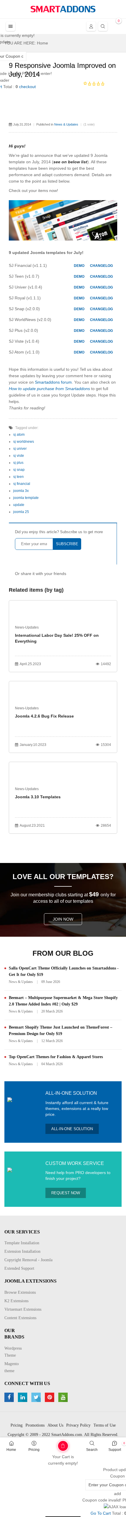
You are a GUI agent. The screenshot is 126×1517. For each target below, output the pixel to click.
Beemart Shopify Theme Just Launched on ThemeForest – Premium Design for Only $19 (60, 1030)
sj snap (19, 470)
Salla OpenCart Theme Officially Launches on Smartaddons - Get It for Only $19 (64, 971)
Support (114, 1450)
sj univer (20, 449)
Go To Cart (51, 1443)
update (18, 505)
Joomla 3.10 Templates (38, 796)
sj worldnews (23, 442)
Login (91, 26)
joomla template (26, 498)
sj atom (19, 435)
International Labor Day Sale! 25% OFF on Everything (57, 638)
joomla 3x (21, 491)
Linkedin (23, 1397)
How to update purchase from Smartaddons (49, 388)
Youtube (63, 1397)
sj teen (18, 477)
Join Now (63, 919)
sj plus (18, 463)
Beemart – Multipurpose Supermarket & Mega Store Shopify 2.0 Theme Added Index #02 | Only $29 (63, 1001)
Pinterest (50, 1397)
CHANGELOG (101, 266)
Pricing (34, 1450)
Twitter (36, 1397)
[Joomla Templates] (63, 9)
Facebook (9, 1397)
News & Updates (66, 124)
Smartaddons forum (53, 382)
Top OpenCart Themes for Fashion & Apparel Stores (56, 1057)
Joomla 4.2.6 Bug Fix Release (44, 716)
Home (11, 1450)
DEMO (79, 266)
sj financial (21, 484)
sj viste (18, 456)
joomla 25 (21, 512)
